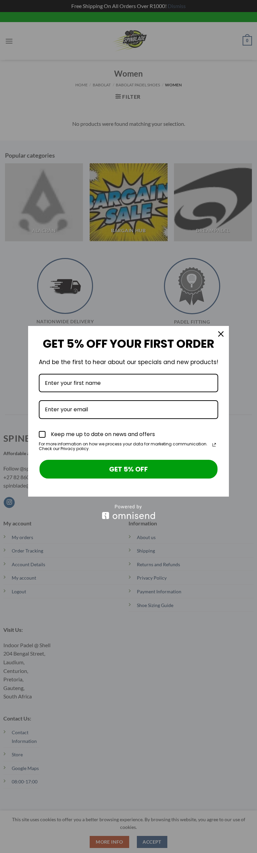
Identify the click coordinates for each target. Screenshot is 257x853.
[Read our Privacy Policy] (214, 445)
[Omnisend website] (128, 512)
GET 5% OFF (128, 469)
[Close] (221, 334)
